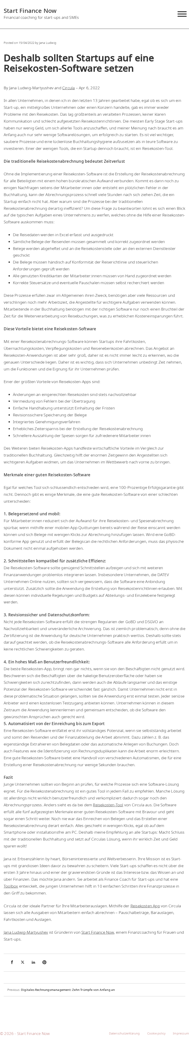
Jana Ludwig (47, 43)
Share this (12, 962)
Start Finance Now (30, 10)
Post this (23, 962)
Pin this (44, 962)
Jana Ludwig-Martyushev (26, 932)
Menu (182, 14)
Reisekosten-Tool (108, 804)
